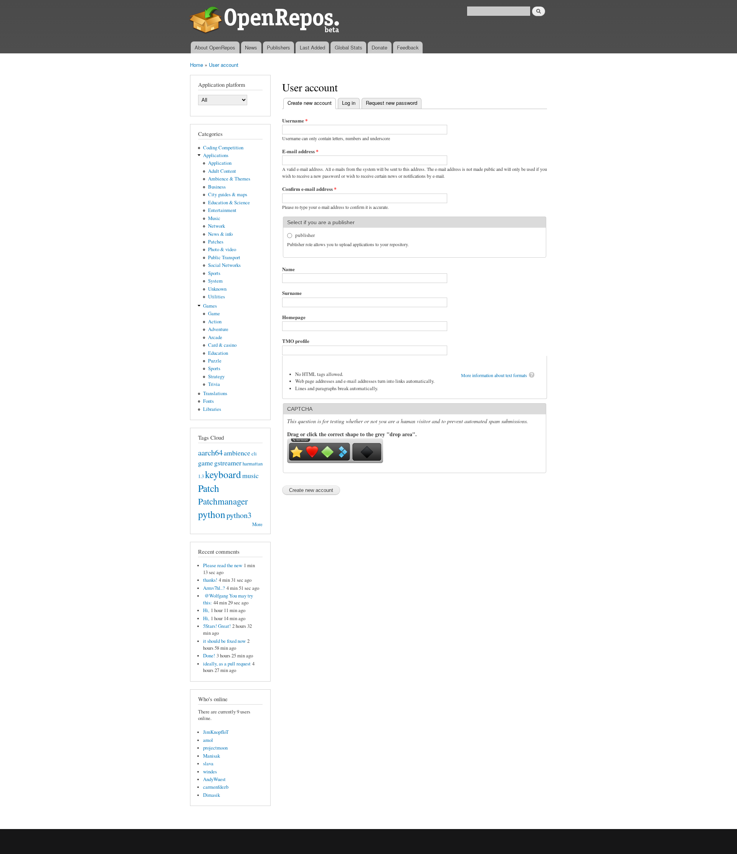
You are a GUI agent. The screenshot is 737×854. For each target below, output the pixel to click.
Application (219, 163)
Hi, (206, 610)
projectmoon (215, 748)
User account (223, 64)
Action (214, 321)
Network (216, 226)
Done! (209, 655)
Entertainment (222, 210)
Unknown (217, 289)
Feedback (408, 47)
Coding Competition (223, 147)
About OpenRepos (215, 47)
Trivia (214, 384)
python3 (238, 515)
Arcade (215, 337)
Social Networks (224, 265)
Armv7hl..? (214, 588)
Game (214, 313)
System (215, 281)
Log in (348, 102)
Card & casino (222, 345)
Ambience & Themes (229, 178)
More (257, 524)
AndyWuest (214, 779)
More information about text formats (494, 375)
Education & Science (229, 202)
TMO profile (295, 340)
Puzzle (214, 360)
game (205, 462)
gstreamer (227, 462)
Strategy (216, 376)
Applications (215, 155)
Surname (292, 292)
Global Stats (348, 47)
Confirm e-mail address (309, 188)
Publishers (278, 47)
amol (208, 740)
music (250, 475)
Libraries (212, 409)
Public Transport (224, 257)
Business (217, 187)
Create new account (312, 102)
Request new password (391, 102)
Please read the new (222, 565)
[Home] (265, 20)
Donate (379, 47)
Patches (215, 241)
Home (196, 64)
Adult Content (222, 171)
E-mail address (300, 151)
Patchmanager (223, 501)
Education (218, 353)
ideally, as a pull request (227, 663)
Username (295, 120)
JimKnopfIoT (216, 732)
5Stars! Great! (217, 626)
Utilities (216, 296)
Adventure (218, 329)
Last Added (312, 47)
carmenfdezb (215, 787)
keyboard (223, 474)
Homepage (294, 317)
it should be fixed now (224, 641)
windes (210, 771)
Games (210, 306)
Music (214, 218)
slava (208, 763)
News (251, 47)
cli (254, 453)
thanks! (210, 580)
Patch (208, 488)
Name (288, 269)
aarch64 (210, 452)
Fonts (208, 401)
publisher (305, 235)
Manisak (211, 756)
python (211, 514)
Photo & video (222, 249)
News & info (220, 234)
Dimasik (211, 795)
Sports (214, 273)
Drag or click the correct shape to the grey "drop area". (352, 434)
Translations (215, 393)
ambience (237, 452)
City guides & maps (227, 194)
